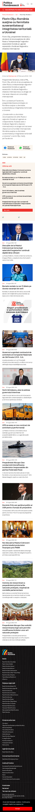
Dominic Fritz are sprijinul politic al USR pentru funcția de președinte (17, 498)
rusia (4, 157)
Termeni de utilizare (9, 791)
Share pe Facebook (11, 147)
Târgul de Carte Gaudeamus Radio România (13, 725)
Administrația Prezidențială (9, 768)
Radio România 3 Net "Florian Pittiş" (11, 672)
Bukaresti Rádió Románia (8, 705)
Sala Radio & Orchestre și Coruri (10, 759)
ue (24, 157)
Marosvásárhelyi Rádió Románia (10, 710)
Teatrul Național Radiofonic (9, 677)
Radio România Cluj (7, 690)
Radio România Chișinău (8, 674)
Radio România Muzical (8, 668)
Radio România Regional (8, 736)
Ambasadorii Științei (7, 742)
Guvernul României (7, 770)
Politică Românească (7, 732)
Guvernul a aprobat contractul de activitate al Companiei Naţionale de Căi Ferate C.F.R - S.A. (17, 185)
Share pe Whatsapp (26, 147)
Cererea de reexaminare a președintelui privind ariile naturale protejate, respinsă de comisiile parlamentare (17, 579)
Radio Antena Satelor (7, 664)
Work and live (5, 744)
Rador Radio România (7, 752)
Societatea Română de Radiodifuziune (12, 766)
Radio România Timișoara (8, 703)
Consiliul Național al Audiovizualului (11, 779)
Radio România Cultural (8, 666)
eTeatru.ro (4, 679)
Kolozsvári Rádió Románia (9, 707)
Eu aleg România (6, 738)
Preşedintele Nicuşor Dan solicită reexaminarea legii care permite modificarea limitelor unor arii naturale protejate (17, 621)
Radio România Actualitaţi (9, 661)
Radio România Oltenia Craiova (10, 694)
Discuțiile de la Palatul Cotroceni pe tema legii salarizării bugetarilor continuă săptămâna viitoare (17, 172)
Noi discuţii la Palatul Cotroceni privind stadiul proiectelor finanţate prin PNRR (17, 537)
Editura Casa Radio (7, 727)
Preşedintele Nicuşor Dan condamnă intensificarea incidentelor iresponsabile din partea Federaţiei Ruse (17, 203)
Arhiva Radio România (8, 729)
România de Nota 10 (7, 740)
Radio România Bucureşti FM (9, 688)
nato (20, 157)
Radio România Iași (7, 697)
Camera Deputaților (7, 777)
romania (15, 157)
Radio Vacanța (6, 712)
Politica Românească (8, 14)
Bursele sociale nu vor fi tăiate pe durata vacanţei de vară (17, 178)
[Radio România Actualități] (13, 4)
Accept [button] (17, 808)
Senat (3, 774)
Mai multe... (7, 210)
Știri (17, 14)
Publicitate (6, 785)
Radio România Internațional (9, 670)
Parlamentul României (8, 772)
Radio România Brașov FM (9, 686)
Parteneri (5, 788)
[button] (24, 804)
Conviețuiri (5, 723)
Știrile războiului (6, 734)
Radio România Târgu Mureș (9, 701)
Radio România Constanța (9, 692)
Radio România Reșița (8, 699)
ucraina (9, 157)
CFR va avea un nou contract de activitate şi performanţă (17, 197)
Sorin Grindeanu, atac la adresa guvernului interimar (17, 191)
